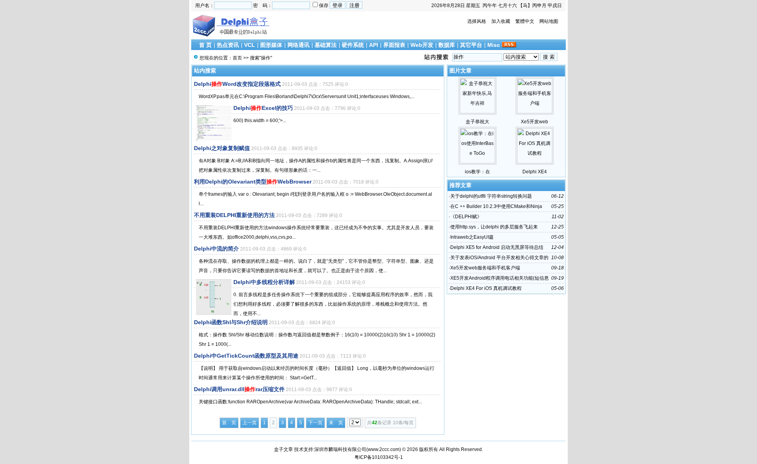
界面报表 (394, 45)
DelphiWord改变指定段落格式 (237, 84)
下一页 (315, 422)
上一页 (249, 422)
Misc (493, 45)
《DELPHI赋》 (466, 216)
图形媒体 (271, 45)
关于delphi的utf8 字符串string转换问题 (491, 196)
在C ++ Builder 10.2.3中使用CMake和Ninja (496, 206)
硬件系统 (353, 45)
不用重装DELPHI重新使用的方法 (234, 215)
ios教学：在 (477, 171)
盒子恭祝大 (477, 121)
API (373, 45)
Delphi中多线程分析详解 (264, 282)
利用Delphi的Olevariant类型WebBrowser (252, 181)
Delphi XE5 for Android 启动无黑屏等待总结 (496, 247)
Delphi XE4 (534, 171)
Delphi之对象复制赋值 (222, 148)
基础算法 (326, 45)
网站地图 (548, 21)
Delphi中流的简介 (216, 248)
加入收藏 (500, 21)
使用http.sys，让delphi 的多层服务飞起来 (494, 227)
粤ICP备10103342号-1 (378, 457)
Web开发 (421, 45)
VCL (249, 45)
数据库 (446, 45)
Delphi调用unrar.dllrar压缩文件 (239, 389)
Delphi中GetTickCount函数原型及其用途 (246, 356)
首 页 (205, 45)
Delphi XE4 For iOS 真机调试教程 (486, 288)
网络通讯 (298, 45)
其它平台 (471, 45)
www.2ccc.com (383, 449)
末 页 (336, 422)
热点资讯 (228, 45)
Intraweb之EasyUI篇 (472, 237)
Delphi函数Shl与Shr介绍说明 (231, 322)
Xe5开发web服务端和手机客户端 (485, 268)
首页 (237, 58)
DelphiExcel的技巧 (263, 108)
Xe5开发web (534, 121)
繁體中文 (524, 21)
